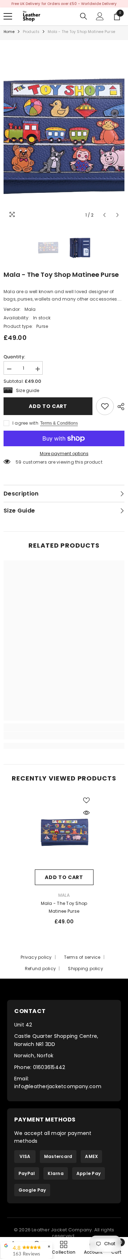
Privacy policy (36, 959)
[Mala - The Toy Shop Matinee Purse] (64, 833)
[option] (64, 134)
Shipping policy (85, 970)
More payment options (64, 455)
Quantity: (14, 359)
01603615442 (49, 1069)
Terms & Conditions (59, 425)
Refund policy (40, 970)
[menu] (8, 18)
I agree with (25, 425)
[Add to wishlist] (86, 802)
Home (9, 33)
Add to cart (48, 408)
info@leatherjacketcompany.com (57, 1088)
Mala (30, 311)
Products (31, 33)
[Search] (83, 18)
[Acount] (100, 18)
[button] (104, 217)
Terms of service (82, 959)
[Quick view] (86, 815)
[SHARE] (119, 408)
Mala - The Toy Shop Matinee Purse (64, 909)
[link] (105, 408)
